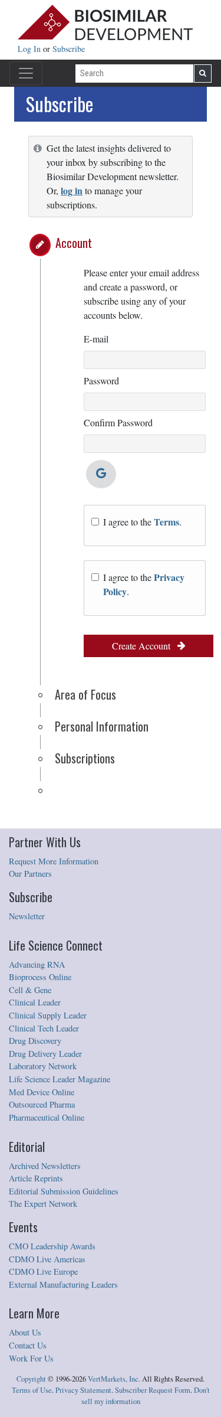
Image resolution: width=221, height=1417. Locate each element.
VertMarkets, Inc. (114, 1379)
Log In (30, 48)
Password (101, 380)
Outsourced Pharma (42, 1104)
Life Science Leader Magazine (59, 1079)
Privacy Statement (83, 1390)
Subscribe (68, 48)
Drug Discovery (35, 1040)
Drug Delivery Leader (45, 1053)
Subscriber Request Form (152, 1390)
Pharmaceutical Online (46, 1117)
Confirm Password (118, 422)
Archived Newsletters (45, 1165)
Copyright (31, 1379)
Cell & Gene (30, 989)
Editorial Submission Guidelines (63, 1191)
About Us (25, 1332)
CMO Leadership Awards (52, 1246)
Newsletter (27, 916)
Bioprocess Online (40, 976)
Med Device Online (41, 1092)
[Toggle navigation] (25, 73)
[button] (40, 245)
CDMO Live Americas (47, 1259)
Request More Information (53, 861)
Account (73, 243)
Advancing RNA (37, 964)
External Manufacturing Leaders (63, 1284)
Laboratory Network (43, 1066)
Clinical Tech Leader (44, 1028)
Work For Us (31, 1358)
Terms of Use (32, 1390)
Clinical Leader (35, 1002)
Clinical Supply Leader (48, 1015)
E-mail (96, 338)
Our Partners (30, 873)
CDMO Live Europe (43, 1271)
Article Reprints (36, 1178)
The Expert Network (43, 1203)
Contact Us (28, 1345)
